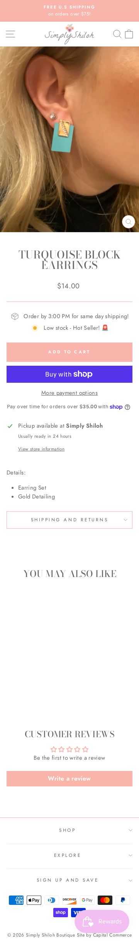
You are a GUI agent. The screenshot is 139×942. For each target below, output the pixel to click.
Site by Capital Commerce (104, 935)
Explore (67, 855)
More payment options (69, 393)
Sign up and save (68, 880)
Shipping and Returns (69, 519)
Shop (67, 830)
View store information (41, 448)
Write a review (69, 778)
